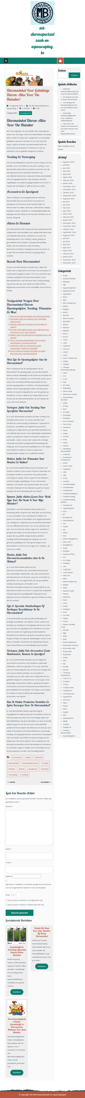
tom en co (67, 678)
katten (21, 769)
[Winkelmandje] (60, 61)
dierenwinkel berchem (67, 398)
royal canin (67, 651)
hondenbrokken (69, 484)
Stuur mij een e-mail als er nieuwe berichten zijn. (26, 905)
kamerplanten (68, 520)
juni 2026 (66, 168)
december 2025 (69, 186)
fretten (66, 436)
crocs (65, 379)
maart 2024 (67, 250)
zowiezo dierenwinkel (66, 731)
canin (65, 343)
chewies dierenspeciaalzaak (68, 368)
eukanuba (66, 418)
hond (65, 478)
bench (65, 312)
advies (28, 757)
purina (65, 621)
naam (65, 588)
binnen (65, 324)
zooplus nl (67, 727)
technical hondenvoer (65, 674)
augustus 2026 (68, 162)
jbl (64, 514)
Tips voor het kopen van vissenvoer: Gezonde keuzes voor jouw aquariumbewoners (69, 129)
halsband (66, 469)
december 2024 (69, 223)
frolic (65, 439)
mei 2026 (66, 171)
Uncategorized (25, 113)
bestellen (66, 321)
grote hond (67, 466)
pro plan (66, 615)
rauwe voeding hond (68, 625)
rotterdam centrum (70, 645)
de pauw (66, 385)
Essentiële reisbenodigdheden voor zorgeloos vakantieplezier (68, 117)
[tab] (6, 61)
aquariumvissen (69, 291)
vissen (65, 706)
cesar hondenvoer (70, 358)
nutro (65, 600)
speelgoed (32, 769)
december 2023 (69, 260)
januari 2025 (67, 220)
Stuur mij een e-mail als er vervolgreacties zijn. (25, 900)
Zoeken (62, 70)
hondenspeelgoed (70, 493)
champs (66, 364)
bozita (65, 337)
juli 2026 (66, 165)
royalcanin (67, 654)
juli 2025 (66, 201)
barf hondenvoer (69, 303)
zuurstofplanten (69, 736)
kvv (64, 557)
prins (65, 612)
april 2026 (67, 174)
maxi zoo (66, 575)
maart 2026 (67, 177)
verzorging (13, 775)
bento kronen (68, 318)
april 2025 (67, 211)
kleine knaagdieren (70, 539)
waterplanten (68, 718)
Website (9, 876)
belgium (66, 309)
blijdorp (66, 330)
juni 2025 (66, 205)
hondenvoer (68, 505)
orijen (65, 606)
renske (66, 630)
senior (65, 657)
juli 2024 (66, 238)
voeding (24, 775)
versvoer (66, 700)
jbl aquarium (67, 517)
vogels (65, 712)
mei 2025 (66, 208)
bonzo (65, 333)
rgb (64, 633)
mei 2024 (66, 244)
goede (65, 446)
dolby (65, 403)
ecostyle (66, 412)
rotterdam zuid (69, 648)
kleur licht (67, 542)
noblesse (66, 597)
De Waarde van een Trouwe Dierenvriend (69, 98)
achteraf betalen (69, 278)
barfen (65, 306)
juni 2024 (66, 241)
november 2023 (69, 263)
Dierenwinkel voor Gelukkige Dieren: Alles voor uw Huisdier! (28, 95)
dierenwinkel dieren (30, 763)
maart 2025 (67, 214)
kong (65, 548)
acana (65, 275)
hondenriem (67, 490)
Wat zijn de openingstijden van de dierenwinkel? (30, 316)
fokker (65, 433)
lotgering (66, 569)
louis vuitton (68, 572)
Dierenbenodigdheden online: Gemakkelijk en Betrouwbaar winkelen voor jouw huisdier (17, 1026)
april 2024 (67, 247)
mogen (65, 585)
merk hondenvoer (70, 581)
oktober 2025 (68, 192)
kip (64, 529)
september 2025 (69, 195)
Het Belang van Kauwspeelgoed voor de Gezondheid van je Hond (69, 106)
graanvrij (66, 454)
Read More (15, 991)
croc (64, 376)
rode (65, 636)
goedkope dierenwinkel (66, 450)
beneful (66, 315)
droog (65, 406)
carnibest (66, 346)
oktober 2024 (68, 229)
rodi (64, 639)
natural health (68, 591)
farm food (67, 424)
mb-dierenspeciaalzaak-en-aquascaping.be (42, 40)
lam (64, 566)
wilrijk (65, 721)
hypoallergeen (68, 508)
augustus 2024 (68, 235)
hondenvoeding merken (68, 500)
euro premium (68, 421)
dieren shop (67, 391)
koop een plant (69, 554)
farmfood (66, 427)
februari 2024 (68, 254)
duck (65, 409)
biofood (66, 327)
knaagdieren (68, 545)
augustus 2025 (68, 198)
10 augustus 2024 (16, 106)
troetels (66, 681)
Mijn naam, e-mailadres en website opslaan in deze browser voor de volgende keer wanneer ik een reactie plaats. (28, 886)
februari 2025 (68, 217)
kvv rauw (67, 560)
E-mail (9, 862)
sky (64, 663)
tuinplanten (67, 690)
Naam (8, 849)
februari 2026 (68, 180)
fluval (65, 430)
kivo (64, 536)
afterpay (66, 282)
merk (65, 578)
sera (64, 660)
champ (65, 361)
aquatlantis (67, 294)
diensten (38, 757)
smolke (65, 666)
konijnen (66, 551)
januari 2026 (67, 183)
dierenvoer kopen (70, 394)
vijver (65, 703)
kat (64, 523)
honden (45, 763)
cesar (65, 355)
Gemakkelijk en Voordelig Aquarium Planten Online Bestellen (17, 951)
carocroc (66, 349)
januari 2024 (67, 257)
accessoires (17, 757)
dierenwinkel (14, 763)
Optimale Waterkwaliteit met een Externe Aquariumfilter (70, 91)
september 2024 (69, 232)
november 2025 (69, 189)
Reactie (9, 806)
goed (65, 442)
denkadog (67, 388)
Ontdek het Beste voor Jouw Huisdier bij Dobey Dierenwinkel (42, 932)
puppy (65, 618)
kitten (65, 532)
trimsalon (45, 769)
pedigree (66, 609)
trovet (65, 684)
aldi (64, 285)
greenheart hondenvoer (66, 458)
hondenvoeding (69, 496)
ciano (65, 373)
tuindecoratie (68, 687)
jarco (65, 511)
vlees (65, 709)
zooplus (66, 724)
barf (64, 300)
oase (65, 603)
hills (64, 475)
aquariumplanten (69, 288)
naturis (66, 594)
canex (65, 340)
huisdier (12, 769)
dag (64, 382)
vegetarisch (67, 696)
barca (65, 297)
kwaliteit (66, 563)
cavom (65, 352)
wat (64, 715)
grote (65, 463)
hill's (65, 472)
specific (66, 670)
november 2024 (69, 226)
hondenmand (68, 487)
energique (67, 415)
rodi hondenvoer (69, 642)
